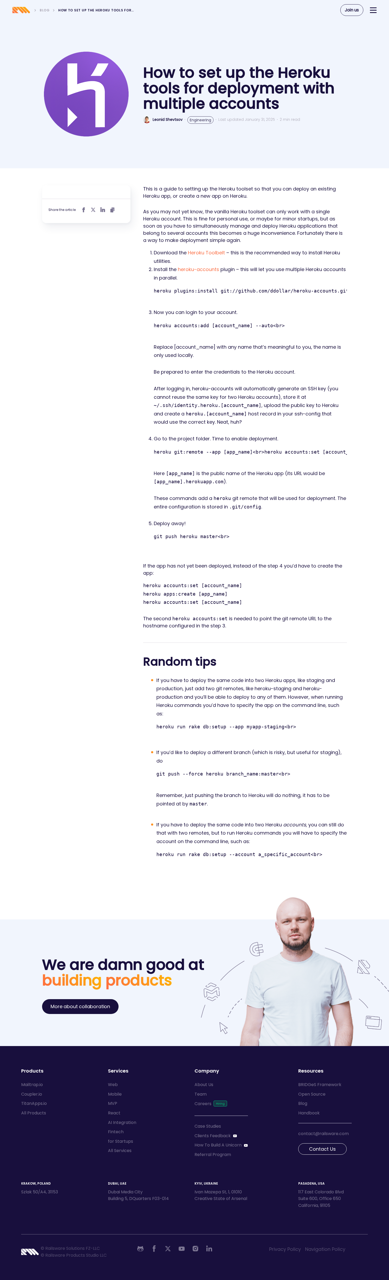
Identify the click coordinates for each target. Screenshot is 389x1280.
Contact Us (322, 1149)
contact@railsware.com (323, 1134)
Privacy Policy (285, 1249)
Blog (302, 1103)
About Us (204, 1085)
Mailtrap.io (32, 1085)
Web (113, 1085)
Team (201, 1094)
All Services (120, 1151)
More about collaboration (80, 1006)
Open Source (311, 1094)
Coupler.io (31, 1094)
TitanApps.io (34, 1103)
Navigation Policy (325, 1249)
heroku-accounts (198, 269)
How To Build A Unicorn (218, 1145)
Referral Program (213, 1154)
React (114, 1113)
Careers (203, 1104)
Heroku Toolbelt (206, 252)
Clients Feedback (213, 1136)
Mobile (115, 1094)
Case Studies (208, 1126)
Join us (352, 10)
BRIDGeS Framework (319, 1085)
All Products (33, 1113)
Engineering (200, 120)
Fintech (116, 1132)
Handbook (309, 1113)
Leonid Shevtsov (168, 119)
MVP (112, 1103)
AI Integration (122, 1122)
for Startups (120, 1141)
